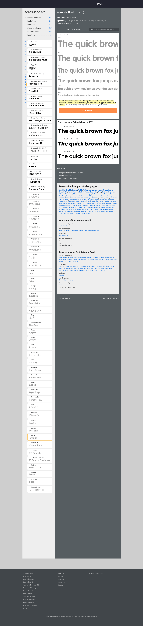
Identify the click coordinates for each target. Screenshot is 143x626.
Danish (68, 195)
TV (92, 267)
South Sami (73, 199)
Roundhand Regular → (111, 297)
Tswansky (87, 197)
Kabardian (62, 206)
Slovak (65, 203)
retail (88, 265)
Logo (60, 225)
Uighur (88, 212)
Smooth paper (63, 234)
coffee (84, 267)
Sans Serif (73, 23)
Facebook (61, 573)
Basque (88, 193)
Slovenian (71, 203)
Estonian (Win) (63, 199)
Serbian (104, 191)
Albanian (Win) (82, 199)
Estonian (62, 193)
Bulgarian (111, 191)
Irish (80, 195)
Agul (80, 204)
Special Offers (27, 593)
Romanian (66, 204)
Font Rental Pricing (29, 587)
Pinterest (61, 579)
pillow (87, 269)
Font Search (27, 576)
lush (89, 257)
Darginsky (92, 204)
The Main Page (28, 573)
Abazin (73, 204)
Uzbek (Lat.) (94, 197)
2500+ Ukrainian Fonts (87, 109)
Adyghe (85, 204)
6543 (50, 16)
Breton (94, 193)
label (85, 230)
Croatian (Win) (90, 203)
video (97, 230)
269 (51, 34)
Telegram (61, 585)
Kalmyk (83, 210)
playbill (81, 230)
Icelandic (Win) (87, 195)
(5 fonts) (74, 17)
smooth (69, 258)
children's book (64, 265)
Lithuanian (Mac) (73, 201)
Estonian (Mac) (100, 203)
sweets (108, 265)
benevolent (62, 258)
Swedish (75, 191)
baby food (76, 265)
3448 (50, 23)
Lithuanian (68, 193)
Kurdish (108, 203)
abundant (113, 258)
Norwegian (110, 195)
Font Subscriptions (29, 590)
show (88, 267)
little (91, 269)
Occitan (61, 197)
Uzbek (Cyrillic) (81, 212)
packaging (91, 230)
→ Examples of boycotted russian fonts (70, 172)
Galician (106, 193)
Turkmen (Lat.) (80, 203)
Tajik (106, 210)
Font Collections (28, 578)
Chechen (102, 208)
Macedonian (96, 206)
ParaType (70, 20)
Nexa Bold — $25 (69, 150)
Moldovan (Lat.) (93, 201)
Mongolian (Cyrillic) (98, 210)
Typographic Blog (29, 596)
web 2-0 (61, 274)
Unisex (61, 284)
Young (71, 279)
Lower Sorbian (104, 201)
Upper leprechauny (101, 199)
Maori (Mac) (84, 201)
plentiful (61, 260)
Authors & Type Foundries (31, 584)
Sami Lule (79, 197)
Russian (111, 189)
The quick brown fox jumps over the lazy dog (103, 28)
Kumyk (80, 206)
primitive (106, 258)
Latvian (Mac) (63, 201)
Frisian (107, 197)
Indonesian (75, 195)
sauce (102, 267)
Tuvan (61, 212)
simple (92, 258)
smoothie (96, 267)
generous (84, 257)
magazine (62, 230)
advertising (74, 230)
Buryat (72, 210)
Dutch (65, 191)
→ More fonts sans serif (64, 175)
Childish (65, 279)
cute (79, 257)
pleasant (111, 257)
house (76, 269)
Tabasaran (84, 208)
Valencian (100, 193)
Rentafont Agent (28, 602)
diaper (67, 269)
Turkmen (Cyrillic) (69, 212)
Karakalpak (96, 195)
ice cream (102, 269)
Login (100, 3)
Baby (60, 279)
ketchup (61, 269)
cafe (72, 267)
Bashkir (67, 210)
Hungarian (91, 199)
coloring (83, 265)
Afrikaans (83, 193)
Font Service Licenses (30, 605)
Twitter (60, 576)
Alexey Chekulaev (87, 20)
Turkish (81, 191)
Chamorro (113, 197)
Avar (77, 204)
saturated (68, 260)
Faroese (101, 197)
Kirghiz (89, 210)
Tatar (99, 191)
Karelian (111, 199)
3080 (50, 20)
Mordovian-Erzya (64, 208)
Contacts (26, 608)
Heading (65, 225)
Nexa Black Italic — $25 (71, 138)
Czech (61, 191)
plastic (75, 258)
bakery (67, 267)
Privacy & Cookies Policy (53, 616)
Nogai (72, 208)
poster (68, 230)
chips (71, 269)
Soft (93, 257)
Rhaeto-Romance (70, 197)
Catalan (103, 195)
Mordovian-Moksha (107, 206)
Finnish (87, 191)
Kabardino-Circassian (108, 204)
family (80, 258)
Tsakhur (95, 208)
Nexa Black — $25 (69, 125)
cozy (106, 257)
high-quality (99, 258)
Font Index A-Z (28, 581)
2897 (50, 27)
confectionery (100, 265)
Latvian (114, 203)
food (75, 267)
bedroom (82, 269)
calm (96, 257)
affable (64, 257)
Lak (84, 206)
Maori (61, 204)
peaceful (75, 260)
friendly (101, 257)
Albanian (76, 193)
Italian (70, 191)
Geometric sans (82, 23)
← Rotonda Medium (63, 297)
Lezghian (89, 206)
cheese (93, 265)
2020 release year (100, 20)
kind (60, 257)
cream (96, 269)
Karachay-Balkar (71, 206)
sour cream (108, 267)
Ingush (98, 204)
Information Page (29, 599)
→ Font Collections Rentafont (67, 177)
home (84, 258)
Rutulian (78, 208)
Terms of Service (65, 616)
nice (88, 258)
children (70, 257)
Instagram (61, 582)
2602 (50, 30)
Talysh (111, 210)
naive (75, 257)
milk (71, 265)
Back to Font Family (73, 28)
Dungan (78, 210)
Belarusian (93, 191)
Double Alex (77, 20)
